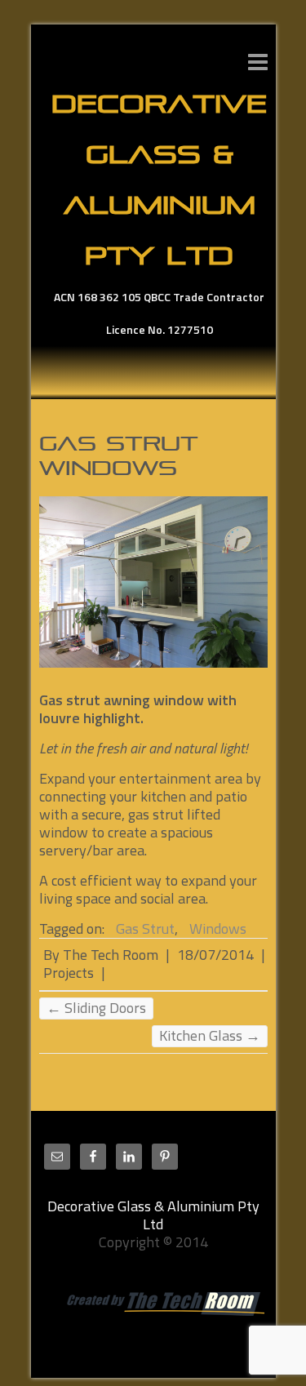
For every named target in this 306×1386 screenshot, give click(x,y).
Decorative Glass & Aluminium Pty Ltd (159, 179)
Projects (68, 973)
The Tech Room (110, 955)
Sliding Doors (96, 1008)
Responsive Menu (258, 61)
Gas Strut (145, 928)
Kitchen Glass (209, 1035)
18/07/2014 (215, 955)
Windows (217, 928)
